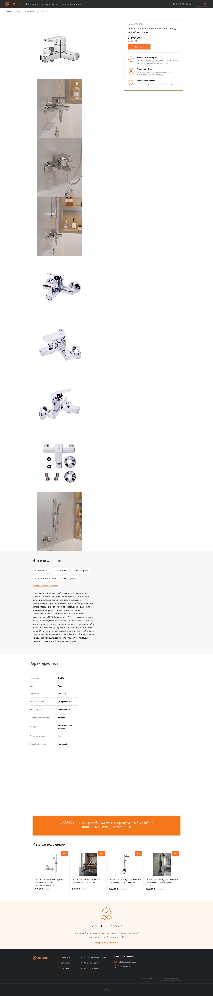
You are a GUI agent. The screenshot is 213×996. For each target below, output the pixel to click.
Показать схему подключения (45, 585)
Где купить (65, 957)
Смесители (31, 11)
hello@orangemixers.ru (127, 962)
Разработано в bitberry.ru (170, 979)
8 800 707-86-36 (124, 967)
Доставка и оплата (91, 968)
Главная (8, 11)
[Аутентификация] (198, 4)
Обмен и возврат (90, 963)
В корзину (139, 47)
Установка (65, 963)
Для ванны (43, 11)
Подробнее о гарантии (106, 942)
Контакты (65, 968)
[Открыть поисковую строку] (205, 4)
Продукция (19, 11)
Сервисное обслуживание (94, 957)
